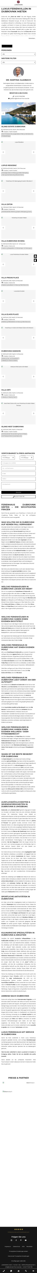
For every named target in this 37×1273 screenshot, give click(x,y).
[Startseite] (18, 3)
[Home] (18, 1269)
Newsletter (29, 1246)
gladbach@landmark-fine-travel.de (19, 98)
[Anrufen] (3, 1269)
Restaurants (11, 891)
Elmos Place (10, 736)
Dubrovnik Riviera (9, 604)
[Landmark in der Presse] (18, 1086)
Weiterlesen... (32, 38)
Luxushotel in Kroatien (27, 1052)
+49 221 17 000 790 (19, 496)
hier (21, 640)
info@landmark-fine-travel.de (13, 1267)
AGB (23, 1246)
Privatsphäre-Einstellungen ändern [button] (18, 1251)
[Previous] (3, 113)
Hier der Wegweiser (12, 842)
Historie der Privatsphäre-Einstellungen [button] (18, 1256)
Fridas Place (10, 606)
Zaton (18, 604)
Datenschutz (16, 1246)
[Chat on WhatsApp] (11, 1269)
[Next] (34, 113)
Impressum (8, 1246)
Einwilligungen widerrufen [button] (18, 1261)
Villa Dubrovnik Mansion (20, 745)
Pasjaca (6, 546)
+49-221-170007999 (20, 96)
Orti (27, 740)
